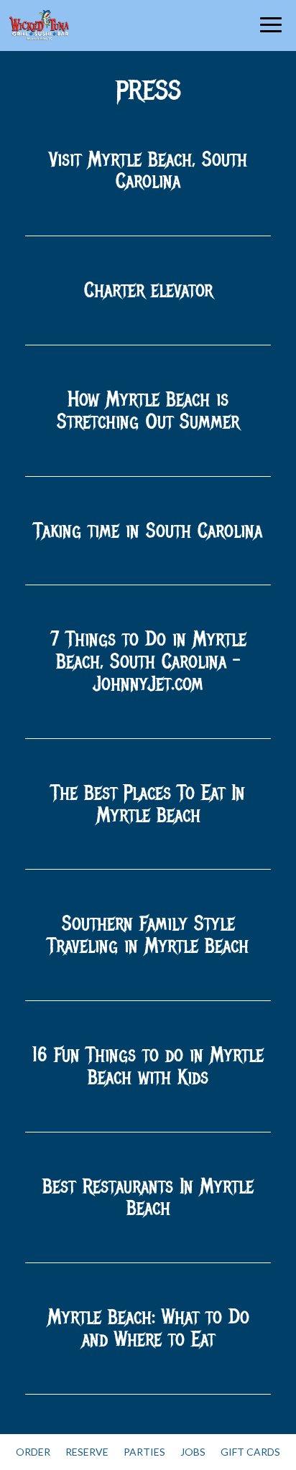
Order (33, 1452)
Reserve (86, 1452)
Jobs (192, 1452)
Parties (144, 1452)
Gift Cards (250, 1452)
